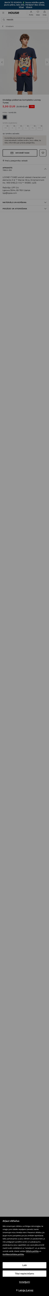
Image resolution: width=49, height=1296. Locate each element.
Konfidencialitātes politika (13, 1254)
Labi (24, 1265)
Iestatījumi (24, 1281)
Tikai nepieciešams (24, 1273)
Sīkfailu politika (32, 1251)
